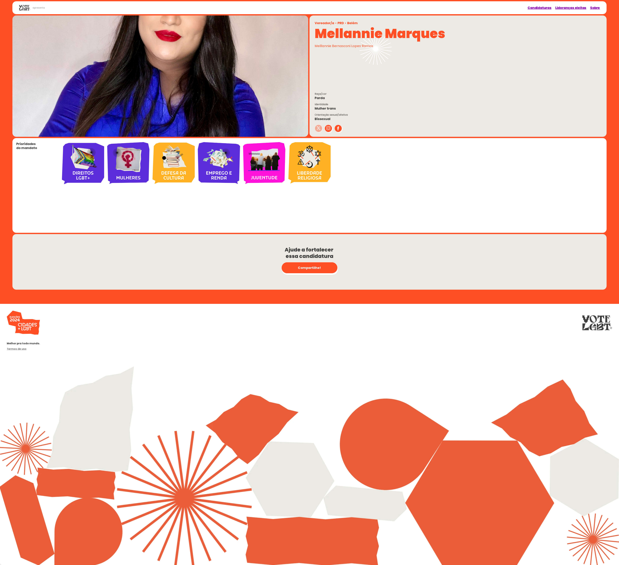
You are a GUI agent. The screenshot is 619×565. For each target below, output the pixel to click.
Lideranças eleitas (570, 7)
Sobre (595, 7)
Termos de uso (16, 349)
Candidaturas (539, 7)
